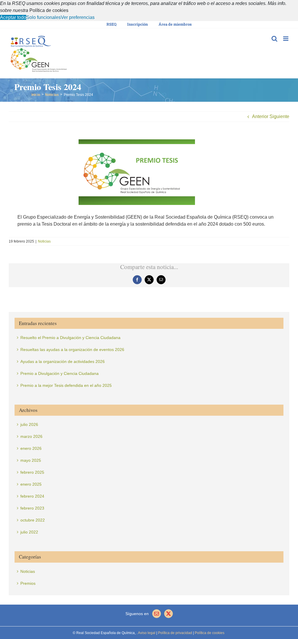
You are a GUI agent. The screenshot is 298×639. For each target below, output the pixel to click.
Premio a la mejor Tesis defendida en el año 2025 (66, 385)
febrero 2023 (32, 508)
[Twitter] (168, 613)
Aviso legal (146, 633)
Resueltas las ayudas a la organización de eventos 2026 (72, 349)
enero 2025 (31, 484)
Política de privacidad (174, 633)
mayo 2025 (30, 460)
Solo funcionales (43, 17)
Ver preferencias (78, 17)
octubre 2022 (32, 520)
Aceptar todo (13, 17)
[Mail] (156, 613)
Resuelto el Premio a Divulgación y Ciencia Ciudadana (70, 337)
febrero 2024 (32, 496)
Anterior (260, 116)
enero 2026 (31, 448)
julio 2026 (29, 424)
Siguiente (279, 116)
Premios (28, 583)
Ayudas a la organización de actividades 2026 (62, 361)
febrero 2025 (32, 472)
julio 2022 (29, 532)
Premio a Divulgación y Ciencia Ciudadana (59, 373)
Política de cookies (48, 10)
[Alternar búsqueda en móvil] (274, 39)
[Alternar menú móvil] (286, 39)
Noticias (44, 241)
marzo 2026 (31, 436)
